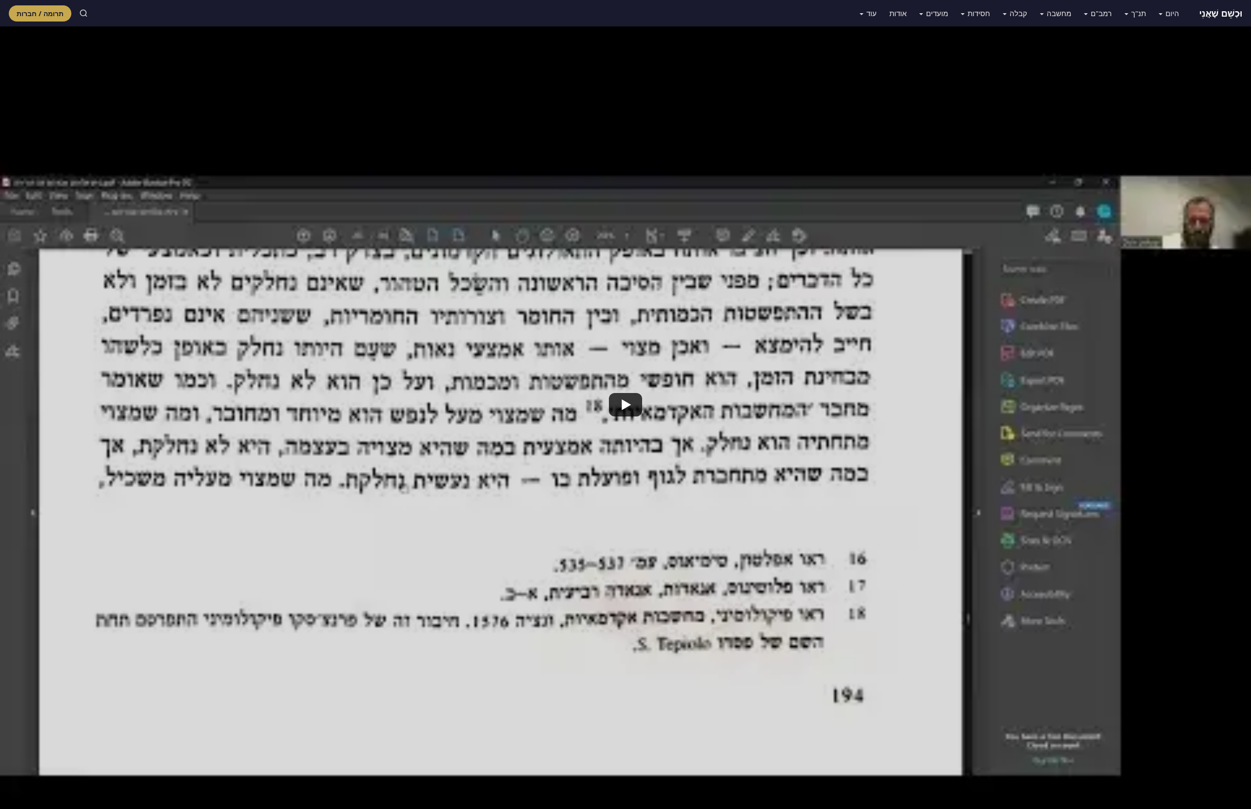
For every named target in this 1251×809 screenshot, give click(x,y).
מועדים (937, 13)
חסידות (979, 13)
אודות (897, 13)
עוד (871, 13)
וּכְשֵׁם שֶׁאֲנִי (1220, 13)
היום (1172, 13)
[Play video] (625, 404)
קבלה (1018, 13)
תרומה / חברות (40, 13)
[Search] (83, 13)
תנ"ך (1138, 13)
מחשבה (1059, 13)
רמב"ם (1101, 13)
